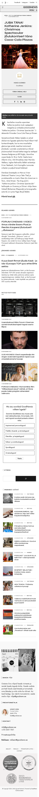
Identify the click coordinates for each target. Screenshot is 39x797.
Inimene (29, 552)
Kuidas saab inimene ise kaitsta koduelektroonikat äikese (24, 499)
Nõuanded (30, 538)
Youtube (32, 2)
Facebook (17, 2)
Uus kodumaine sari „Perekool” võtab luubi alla (25, 629)
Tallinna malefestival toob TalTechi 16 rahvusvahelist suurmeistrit (25, 601)
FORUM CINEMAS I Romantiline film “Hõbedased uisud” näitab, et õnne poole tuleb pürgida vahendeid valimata (18, 390)
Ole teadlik (30, 494)
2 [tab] (6, 770)
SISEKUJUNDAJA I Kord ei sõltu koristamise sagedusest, (25, 543)
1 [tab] (4, 770)
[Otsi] (26, 478)
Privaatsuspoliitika (8, 734)
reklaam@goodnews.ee (19, 740)
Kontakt (19, 751)
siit (13, 196)
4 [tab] (10, 770)
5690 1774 (13, 713)
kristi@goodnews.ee (16, 715)
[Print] (24, 101)
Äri (7, 255)
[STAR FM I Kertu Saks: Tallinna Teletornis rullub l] (26, 660)
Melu (24, 92)
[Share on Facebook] (14, 101)
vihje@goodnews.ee (18, 696)
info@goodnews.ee (9, 727)
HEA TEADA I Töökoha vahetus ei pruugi (23, 585)
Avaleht (8, 749)
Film (20, 15)
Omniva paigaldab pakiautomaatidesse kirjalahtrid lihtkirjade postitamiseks (23, 616)
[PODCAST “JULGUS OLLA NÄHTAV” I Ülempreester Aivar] (10, 660)
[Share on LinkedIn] (21, 101)
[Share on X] (18, 101)
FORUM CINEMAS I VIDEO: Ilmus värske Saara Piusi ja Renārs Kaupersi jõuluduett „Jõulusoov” (17, 225)
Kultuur (16, 15)
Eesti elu (11, 15)
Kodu (6, 15)
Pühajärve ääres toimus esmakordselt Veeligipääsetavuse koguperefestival (24, 529)
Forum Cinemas (26, 15)
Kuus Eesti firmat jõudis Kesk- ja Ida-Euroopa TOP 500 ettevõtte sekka (19, 263)
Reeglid (15, 749)
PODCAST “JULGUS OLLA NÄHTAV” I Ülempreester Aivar (25, 558)
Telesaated (30, 625)
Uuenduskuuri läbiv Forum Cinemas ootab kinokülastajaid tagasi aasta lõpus (18, 324)
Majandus (11, 255)
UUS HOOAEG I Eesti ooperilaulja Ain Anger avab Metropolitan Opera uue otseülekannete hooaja (18, 356)
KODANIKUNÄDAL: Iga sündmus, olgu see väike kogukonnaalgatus (24, 514)
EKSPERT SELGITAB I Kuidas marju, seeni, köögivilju (23, 572)
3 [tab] (8, 770)
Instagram (25, 2)
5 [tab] (12, 770)
